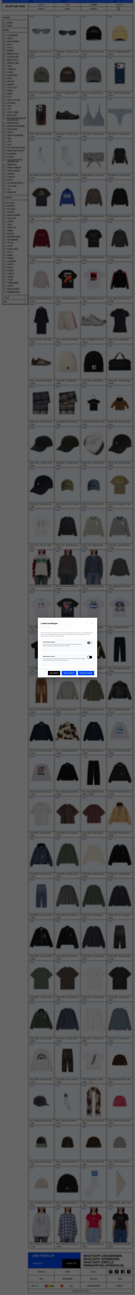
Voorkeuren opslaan (86, 673)
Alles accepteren (69, 673)
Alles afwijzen (54, 673)
